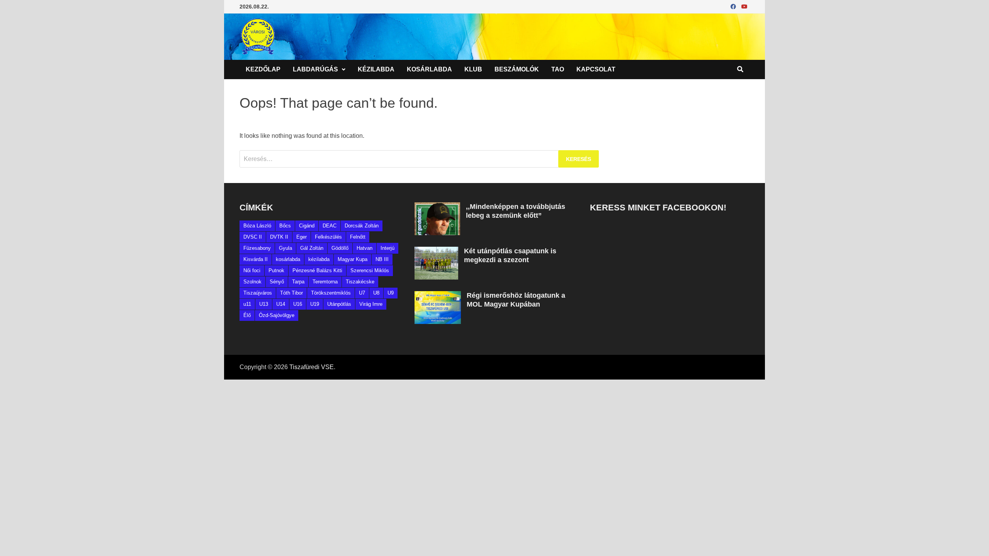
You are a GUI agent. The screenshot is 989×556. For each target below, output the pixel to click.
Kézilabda (376, 69)
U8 (376, 293)
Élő (247, 315)
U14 (280, 304)
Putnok (276, 270)
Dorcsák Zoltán (362, 226)
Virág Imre (370, 304)
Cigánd (306, 226)
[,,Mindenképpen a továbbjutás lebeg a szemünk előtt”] (437, 206)
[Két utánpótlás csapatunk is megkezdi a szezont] (436, 251)
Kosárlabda (429, 69)
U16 (297, 304)
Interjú (387, 248)
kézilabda (319, 259)
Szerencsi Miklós (369, 270)
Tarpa (298, 282)
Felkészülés (328, 237)
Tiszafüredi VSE (311, 367)
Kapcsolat (595, 69)
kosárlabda (288, 259)
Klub (473, 69)
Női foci (251, 270)
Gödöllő (339, 248)
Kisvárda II (255, 259)
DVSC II (252, 237)
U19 (314, 304)
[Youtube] (744, 6)
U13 (263, 304)
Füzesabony (257, 248)
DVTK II (279, 237)
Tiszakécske (360, 282)
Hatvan (364, 248)
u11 (247, 304)
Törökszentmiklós (331, 293)
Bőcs (285, 226)
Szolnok (252, 282)
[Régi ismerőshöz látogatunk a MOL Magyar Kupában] (438, 295)
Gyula (285, 248)
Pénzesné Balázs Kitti (317, 270)
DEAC (329, 226)
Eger (301, 237)
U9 (390, 293)
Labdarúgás (315, 69)
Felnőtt (357, 237)
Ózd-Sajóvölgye (276, 315)
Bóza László (257, 226)
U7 (362, 293)
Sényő (277, 282)
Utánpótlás (339, 304)
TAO (557, 69)
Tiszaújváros (257, 293)
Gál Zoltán (311, 248)
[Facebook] (734, 6)
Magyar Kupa (352, 259)
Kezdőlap (263, 69)
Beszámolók (516, 69)
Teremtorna (325, 282)
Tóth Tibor (291, 293)
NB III (382, 259)
